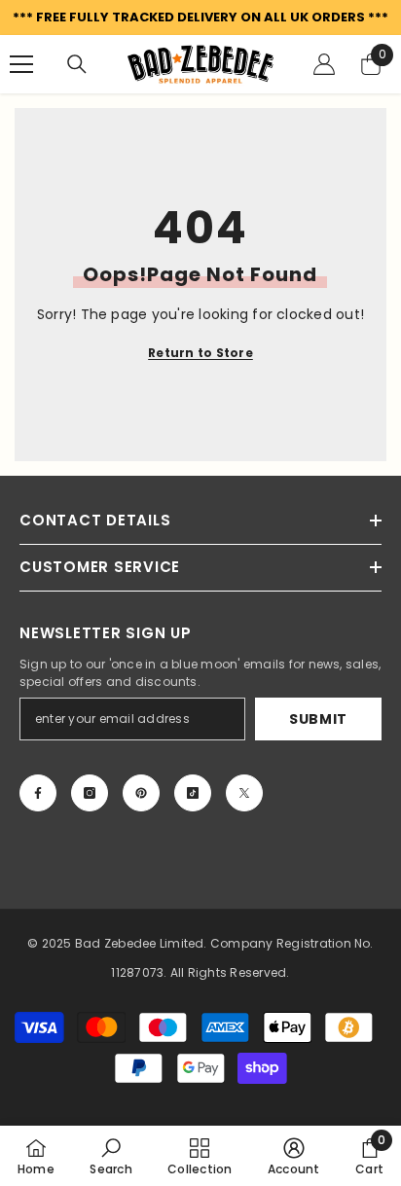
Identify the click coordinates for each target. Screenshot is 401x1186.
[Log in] (324, 64)
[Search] (77, 64)
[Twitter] (244, 792)
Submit (318, 719)
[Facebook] (37, 792)
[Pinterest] (141, 792)
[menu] (21, 64)
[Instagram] (89, 792)
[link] (110, 1156)
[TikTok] (192, 792)
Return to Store (200, 352)
